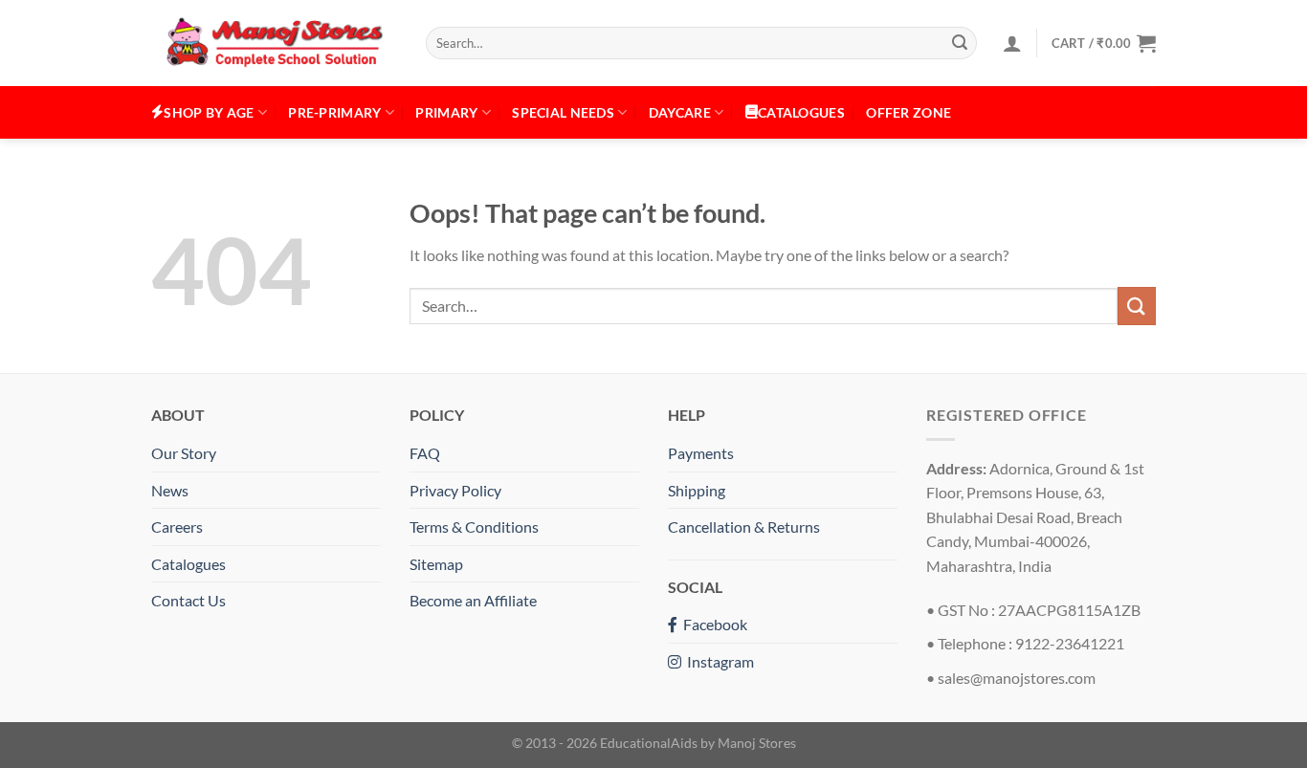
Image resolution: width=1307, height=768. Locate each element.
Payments (701, 453)
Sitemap (436, 564)
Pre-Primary (334, 112)
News (169, 490)
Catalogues (188, 564)
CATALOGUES (801, 112)
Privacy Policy (455, 490)
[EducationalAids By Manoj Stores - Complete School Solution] (274, 44)
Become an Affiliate (473, 600)
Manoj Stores (757, 743)
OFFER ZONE (908, 112)
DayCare (680, 112)
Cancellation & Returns (744, 526)
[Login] (1012, 43)
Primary (446, 112)
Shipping (696, 490)
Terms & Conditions (474, 526)
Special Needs (563, 112)
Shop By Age (209, 112)
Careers (177, 526)
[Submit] (959, 43)
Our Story (183, 453)
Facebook (712, 624)
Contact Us (188, 600)
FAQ (425, 453)
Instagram (717, 661)
